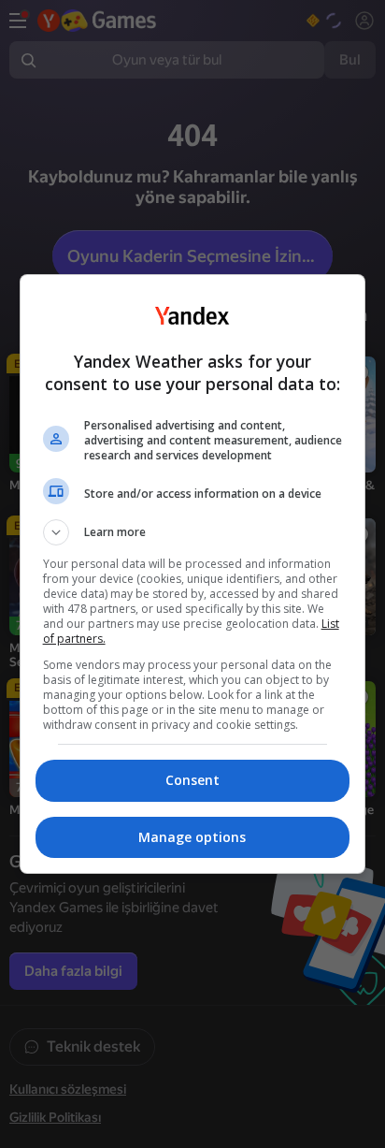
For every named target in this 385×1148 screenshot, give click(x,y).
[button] (193, 532)
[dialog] (193, 574)
